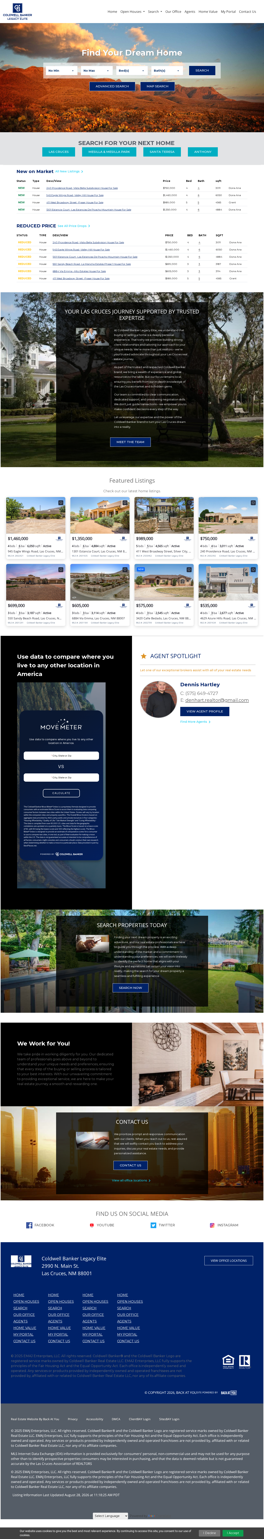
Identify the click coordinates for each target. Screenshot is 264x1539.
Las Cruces (59, 152)
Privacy (73, 1419)
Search (205, 70)
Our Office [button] (173, 11)
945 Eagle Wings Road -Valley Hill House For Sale (75, 195)
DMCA (116, 1419)
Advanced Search (112, 86)
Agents (20, 1321)
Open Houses (26, 1302)
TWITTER (167, 1225)
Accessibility (94, 1419)
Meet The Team (130, 442)
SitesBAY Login (169, 1419)
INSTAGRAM (227, 1225)
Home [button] (112, 11)
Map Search (158, 86)
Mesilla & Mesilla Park (109, 152)
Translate (163, 1516)
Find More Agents (196, 721)
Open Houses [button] (131, 11)
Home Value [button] (208, 11)
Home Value (24, 1328)
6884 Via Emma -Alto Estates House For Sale (79, 271)
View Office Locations (229, 1260)
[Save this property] (61, 502)
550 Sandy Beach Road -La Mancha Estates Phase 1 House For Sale (92, 263)
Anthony (202, 152)
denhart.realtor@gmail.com (217, 700)
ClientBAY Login (140, 1419)
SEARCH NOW (130, 988)
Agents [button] (190, 11)
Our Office (24, 1315)
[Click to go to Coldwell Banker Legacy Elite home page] (17, 11)
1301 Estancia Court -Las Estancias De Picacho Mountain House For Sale (88, 209)
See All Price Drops (75, 225)
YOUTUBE (105, 1225)
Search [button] (154, 11)
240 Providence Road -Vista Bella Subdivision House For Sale (82, 187)
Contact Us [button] (247, 11)
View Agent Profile (205, 711)
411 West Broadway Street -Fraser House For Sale (74, 202)
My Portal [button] (228, 11)
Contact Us (24, 1341)
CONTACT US (130, 1165)
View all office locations (132, 1180)
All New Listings (70, 171)
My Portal (23, 1335)
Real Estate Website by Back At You (35, 1419)
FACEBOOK (44, 1225)
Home (18, 1295)
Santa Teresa (162, 152)
